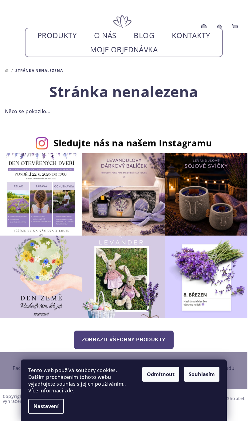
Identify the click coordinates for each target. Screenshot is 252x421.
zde (69, 390)
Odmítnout (161, 374)
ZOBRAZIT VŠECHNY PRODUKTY (124, 339)
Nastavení (46, 406)
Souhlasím (202, 374)
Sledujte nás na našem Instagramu (132, 143)
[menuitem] (57, 35)
